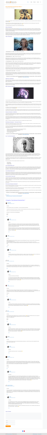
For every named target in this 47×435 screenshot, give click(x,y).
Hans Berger (20, 28)
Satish (10, 249)
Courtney (9, 356)
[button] (40, 2)
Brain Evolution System (26, 134)
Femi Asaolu (9, 202)
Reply (7, 216)
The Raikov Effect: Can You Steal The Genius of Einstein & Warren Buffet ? (14, 195)
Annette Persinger (10, 385)
